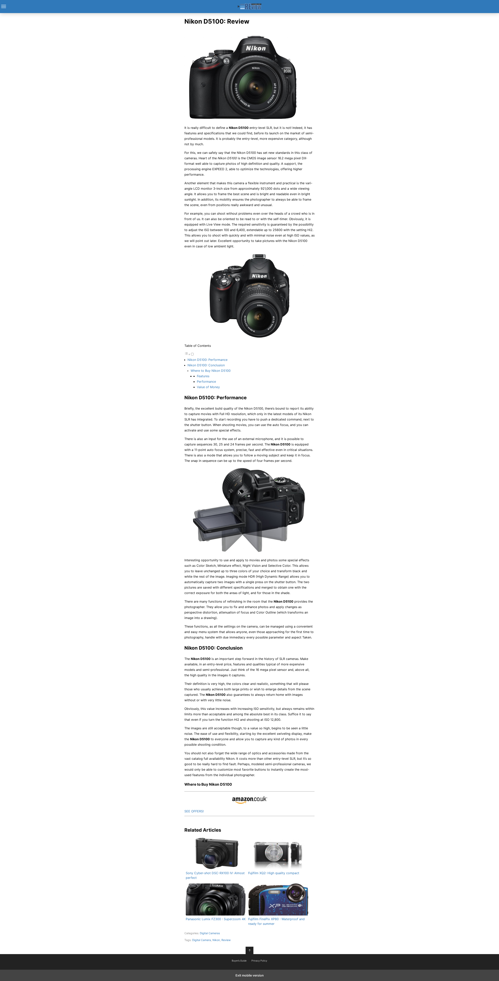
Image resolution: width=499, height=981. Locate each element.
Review (226, 940)
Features (203, 376)
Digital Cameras (210, 933)
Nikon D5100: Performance (207, 360)
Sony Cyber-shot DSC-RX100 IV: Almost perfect (215, 875)
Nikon (216, 940)
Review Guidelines (250, 6)
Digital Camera (201, 940)
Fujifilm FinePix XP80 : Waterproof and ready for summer (276, 921)
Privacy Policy (259, 961)
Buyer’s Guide (239, 961)
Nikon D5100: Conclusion (206, 365)
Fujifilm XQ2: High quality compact (273, 873)
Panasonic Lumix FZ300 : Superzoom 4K (216, 919)
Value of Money (208, 387)
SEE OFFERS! (194, 811)
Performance (206, 381)
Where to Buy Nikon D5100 (211, 371)
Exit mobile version (249, 975)
